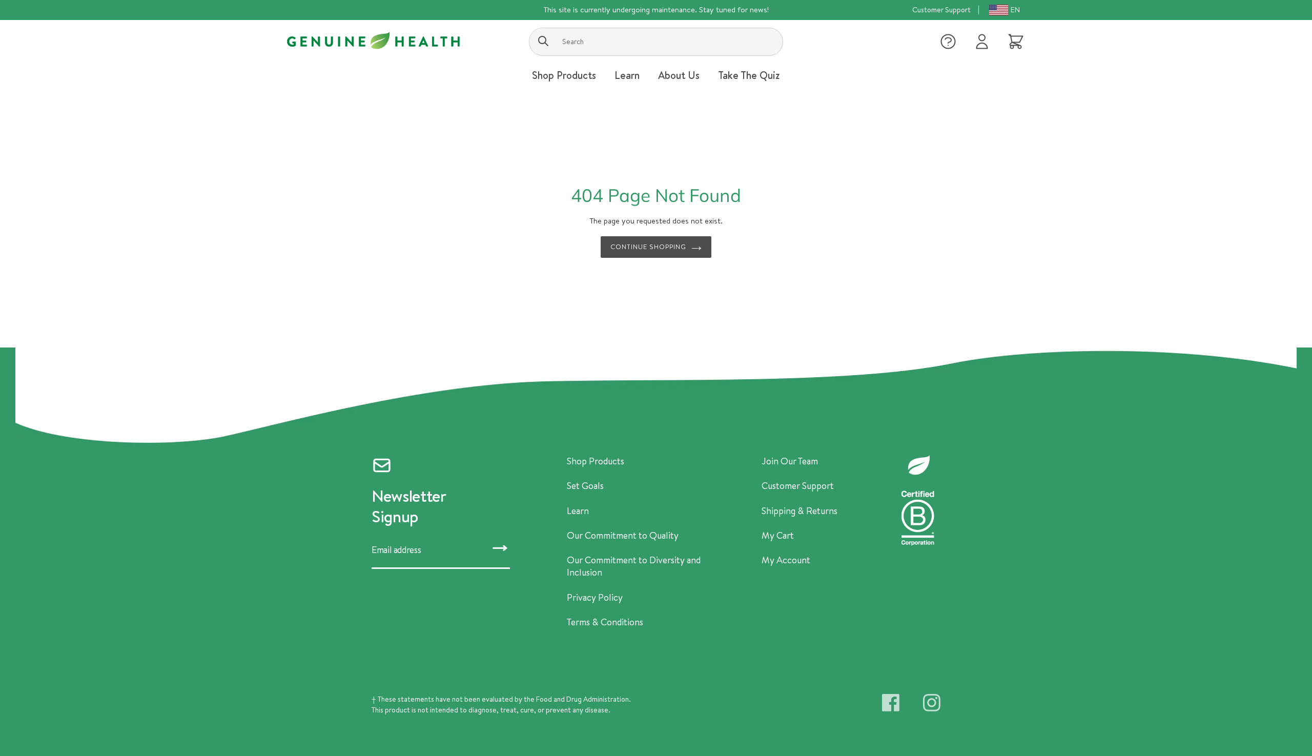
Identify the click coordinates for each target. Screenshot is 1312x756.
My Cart (778, 535)
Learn (578, 511)
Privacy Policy (595, 597)
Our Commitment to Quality (623, 535)
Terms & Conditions (605, 622)
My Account (786, 560)
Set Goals (585, 486)
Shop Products (595, 461)
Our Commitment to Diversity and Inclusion (634, 566)
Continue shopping (648, 246)
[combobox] (656, 42)
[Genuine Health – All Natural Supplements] (373, 40)
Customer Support (941, 10)
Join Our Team (790, 461)
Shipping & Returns (799, 511)
